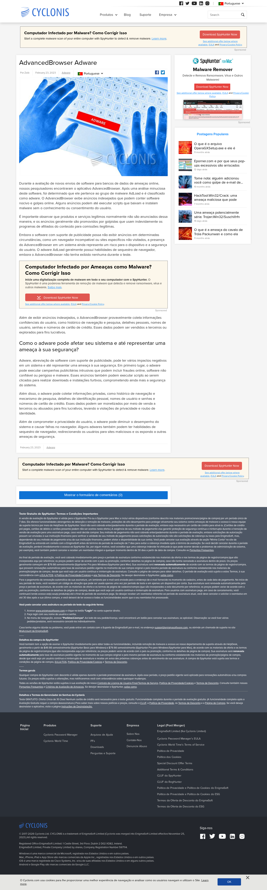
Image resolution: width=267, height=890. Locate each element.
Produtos (106, 15)
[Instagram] (207, 3)
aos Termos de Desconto (106, 575)
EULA (211, 44)
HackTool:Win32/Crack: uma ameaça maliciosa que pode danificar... (215, 199)
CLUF (143, 703)
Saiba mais (55, 287)
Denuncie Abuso (137, 746)
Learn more (159, 38)
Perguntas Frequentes (202, 550)
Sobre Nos (133, 734)
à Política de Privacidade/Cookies (73, 575)
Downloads (97, 747)
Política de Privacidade (161, 703)
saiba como (166, 575)
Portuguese (91, 74)
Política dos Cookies (169, 757)
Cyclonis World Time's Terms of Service (180, 744)
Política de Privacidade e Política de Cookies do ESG (188, 794)
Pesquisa (243, 14)
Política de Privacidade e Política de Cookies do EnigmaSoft (192, 788)
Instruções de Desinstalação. (76, 706)
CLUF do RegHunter (169, 782)
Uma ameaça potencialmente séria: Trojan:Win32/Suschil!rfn (217, 215)
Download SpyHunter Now (220, 34)
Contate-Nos (134, 740)
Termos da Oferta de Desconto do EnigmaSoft (185, 800)
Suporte (145, 15)
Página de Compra (215, 703)
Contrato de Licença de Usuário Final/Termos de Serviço (127, 683)
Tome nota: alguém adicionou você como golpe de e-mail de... (218, 180)
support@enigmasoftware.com (171, 627)
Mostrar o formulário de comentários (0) (93, 495)
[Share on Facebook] (157, 72)
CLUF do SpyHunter (169, 775)
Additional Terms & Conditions (175, 769)
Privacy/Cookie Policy (231, 44)
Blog (127, 15)
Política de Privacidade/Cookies (85, 662)
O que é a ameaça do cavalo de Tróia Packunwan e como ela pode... (218, 234)
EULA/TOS (61, 662)
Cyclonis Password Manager (61, 734)
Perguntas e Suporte (103, 753)
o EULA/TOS (46, 575)
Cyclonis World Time (56, 741)
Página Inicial (25, 727)
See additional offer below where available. (47, 304)
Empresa (165, 15)
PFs (92, 741)
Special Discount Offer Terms (174, 763)
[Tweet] (163, 72)
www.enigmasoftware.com (50, 610)
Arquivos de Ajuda (101, 734)
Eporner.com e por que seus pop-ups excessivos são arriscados (219, 163)
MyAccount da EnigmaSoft (33, 631)
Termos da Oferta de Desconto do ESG (180, 806)
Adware (66, 72)
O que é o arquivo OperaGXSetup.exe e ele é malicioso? (214, 148)
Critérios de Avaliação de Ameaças (65, 686)
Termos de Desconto (116, 662)
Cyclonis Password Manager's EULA (179, 738)
